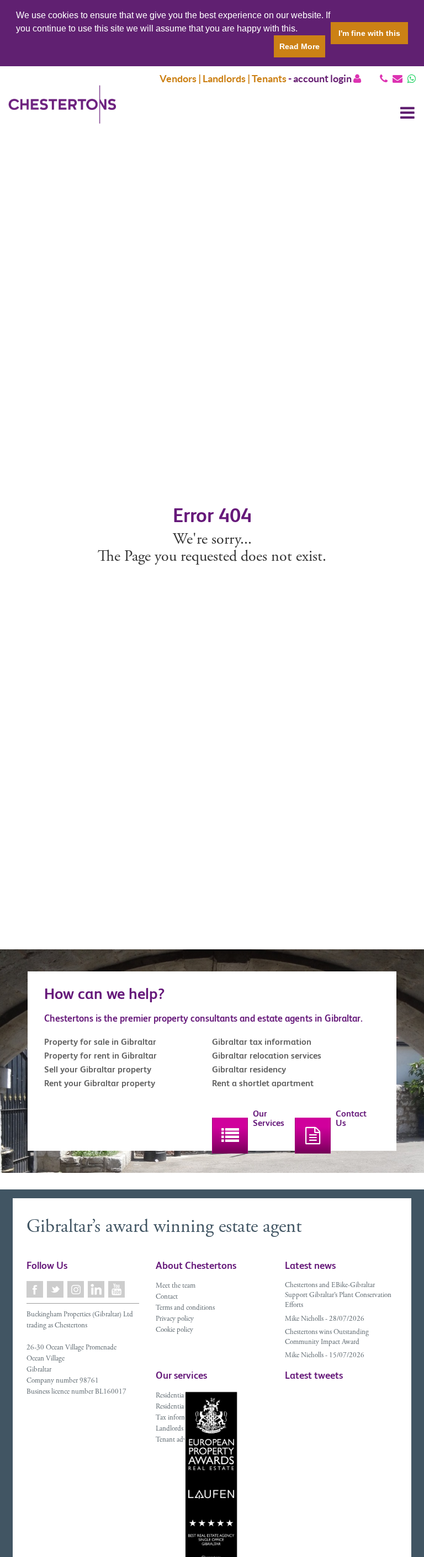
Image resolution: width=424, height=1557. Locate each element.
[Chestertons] (62, 113)
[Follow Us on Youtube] (117, 1289)
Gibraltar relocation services (266, 1055)
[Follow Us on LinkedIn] (97, 1289)
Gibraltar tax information (261, 1042)
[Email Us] (397, 78)
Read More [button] (299, 46)
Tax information (178, 1418)
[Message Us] (411, 78)
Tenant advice (175, 1440)
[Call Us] (384, 78)
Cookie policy (174, 1330)
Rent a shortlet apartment (263, 1083)
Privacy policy (175, 1319)
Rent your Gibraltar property (99, 1083)
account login (323, 78)
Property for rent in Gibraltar (100, 1055)
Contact (167, 1297)
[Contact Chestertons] (313, 1136)
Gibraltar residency (249, 1069)
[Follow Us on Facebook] (35, 1289)
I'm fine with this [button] (369, 33)
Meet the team (175, 1286)
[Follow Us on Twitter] (56, 1289)
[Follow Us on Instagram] (76, 1289)
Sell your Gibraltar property (97, 1069)
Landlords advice (179, 1429)
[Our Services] (230, 1136)
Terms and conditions (185, 1308)
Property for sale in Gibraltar (100, 1042)
